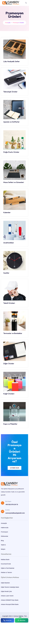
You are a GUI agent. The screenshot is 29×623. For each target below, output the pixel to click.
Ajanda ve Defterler (11, 122)
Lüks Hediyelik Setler (11, 61)
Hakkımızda (4, 527)
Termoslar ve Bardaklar (12, 333)
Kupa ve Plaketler (10, 424)
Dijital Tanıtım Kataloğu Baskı (10, 587)
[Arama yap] (26, 2)
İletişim (3, 549)
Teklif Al (3, 545)
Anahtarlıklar (8, 243)
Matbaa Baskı (5, 559)
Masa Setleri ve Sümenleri (13, 182)
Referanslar (4, 536)
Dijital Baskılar (5, 583)
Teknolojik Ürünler (10, 92)
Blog (2, 540)
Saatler (6, 273)
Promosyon (4, 532)
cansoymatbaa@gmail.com (15, 513)
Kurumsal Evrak (6, 564)
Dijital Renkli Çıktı (6, 591)
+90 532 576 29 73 (11, 504)
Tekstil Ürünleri (9, 303)
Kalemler (7, 212)
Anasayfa (7, 22)
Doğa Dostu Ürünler (11, 152)
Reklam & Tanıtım (6, 572)
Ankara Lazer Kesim (7, 596)
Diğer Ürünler (8, 363)
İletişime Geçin (14, 468)
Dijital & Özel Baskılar (7, 568)
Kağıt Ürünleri (8, 394)
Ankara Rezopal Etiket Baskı (10, 604)
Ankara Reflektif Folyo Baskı (9, 600)
